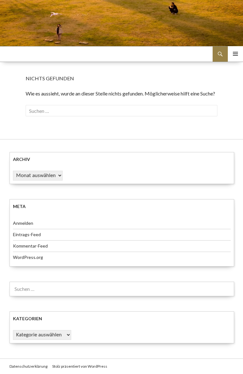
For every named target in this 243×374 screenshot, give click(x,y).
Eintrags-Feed (27, 234)
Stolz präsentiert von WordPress (79, 366)
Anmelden (23, 223)
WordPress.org (28, 257)
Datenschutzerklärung (28, 366)
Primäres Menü (235, 53)
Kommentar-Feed (30, 245)
